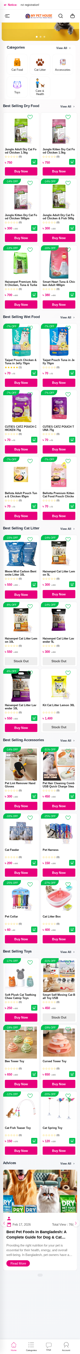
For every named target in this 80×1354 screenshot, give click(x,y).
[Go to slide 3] (44, 37)
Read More (18, 1263)
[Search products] (60, 16)
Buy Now (21, 171)
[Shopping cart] (72, 16)
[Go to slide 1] (37, 37)
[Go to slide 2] (40, 37)
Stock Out (21, 661)
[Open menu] (7, 16)
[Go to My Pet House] (38, 16)
